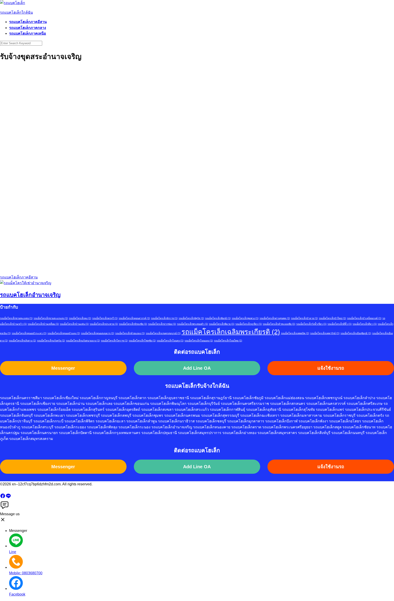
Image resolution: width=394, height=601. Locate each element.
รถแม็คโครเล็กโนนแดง (198, 340)
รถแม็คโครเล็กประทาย (104, 324)
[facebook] (2, 497)
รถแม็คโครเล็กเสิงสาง (22, 340)
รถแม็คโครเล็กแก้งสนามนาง (83, 340)
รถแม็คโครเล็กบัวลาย (304, 318)
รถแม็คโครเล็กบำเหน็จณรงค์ (364, 318)
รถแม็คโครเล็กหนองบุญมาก (97, 333)
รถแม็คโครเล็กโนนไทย (228, 340)
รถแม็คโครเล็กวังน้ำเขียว (311, 324)
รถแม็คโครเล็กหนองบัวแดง (63, 333)
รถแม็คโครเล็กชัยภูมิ (218, 318)
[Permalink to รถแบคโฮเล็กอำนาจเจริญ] (25, 283)
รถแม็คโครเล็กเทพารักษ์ (325, 333)
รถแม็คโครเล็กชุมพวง (245, 318)
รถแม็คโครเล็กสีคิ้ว (339, 324)
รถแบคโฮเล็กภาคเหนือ (27, 33)
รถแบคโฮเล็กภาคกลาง (27, 28)
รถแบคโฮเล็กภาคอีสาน (28, 22)
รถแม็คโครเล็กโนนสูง (170, 340)
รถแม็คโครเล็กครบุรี (105, 318)
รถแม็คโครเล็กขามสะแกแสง (51, 318)
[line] (8, 497)
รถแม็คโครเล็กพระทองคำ (192, 324)
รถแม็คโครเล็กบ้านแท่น (74, 324)
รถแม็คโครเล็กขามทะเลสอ (16, 318)
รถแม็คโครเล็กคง (80, 318)
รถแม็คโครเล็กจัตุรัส (191, 318)
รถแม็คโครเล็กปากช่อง (162, 324)
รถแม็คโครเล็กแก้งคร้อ (51, 340)
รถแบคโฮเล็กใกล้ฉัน (16, 12)
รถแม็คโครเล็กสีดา (365, 324)
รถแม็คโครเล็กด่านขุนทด (274, 318)
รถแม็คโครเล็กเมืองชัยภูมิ (355, 333)
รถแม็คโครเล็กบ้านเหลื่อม (43, 324)
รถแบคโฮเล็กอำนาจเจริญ (30, 295)
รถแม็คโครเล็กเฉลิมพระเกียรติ (230, 332)
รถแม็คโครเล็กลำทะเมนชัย (279, 324)
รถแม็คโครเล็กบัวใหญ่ (332, 318)
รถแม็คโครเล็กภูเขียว (248, 324)
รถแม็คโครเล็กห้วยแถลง (130, 333)
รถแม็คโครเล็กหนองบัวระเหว (29, 333)
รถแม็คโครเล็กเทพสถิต (295, 333)
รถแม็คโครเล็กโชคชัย (142, 340)
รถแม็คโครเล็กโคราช (114, 340)
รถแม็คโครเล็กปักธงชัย (133, 324)
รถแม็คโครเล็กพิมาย (221, 324)
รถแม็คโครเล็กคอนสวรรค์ (134, 318)
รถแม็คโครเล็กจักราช (164, 318)
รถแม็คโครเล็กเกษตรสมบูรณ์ (163, 333)
